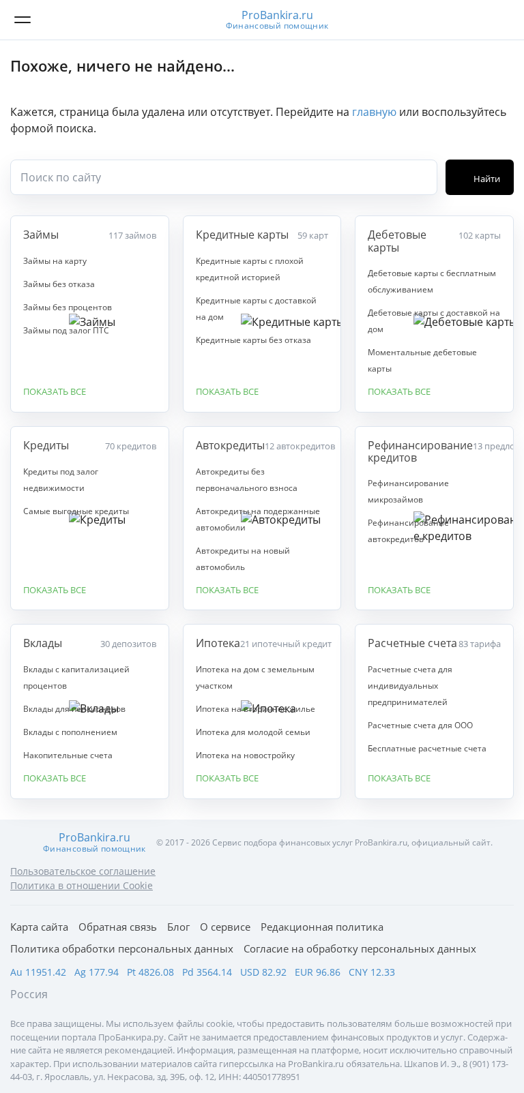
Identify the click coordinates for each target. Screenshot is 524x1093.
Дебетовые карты (397, 241)
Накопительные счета (68, 755)
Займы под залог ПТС (66, 330)
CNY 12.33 (372, 971)
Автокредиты (230, 445)
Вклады (42, 643)
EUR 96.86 (317, 971)
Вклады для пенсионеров (74, 709)
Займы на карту (55, 261)
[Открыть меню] (22, 20)
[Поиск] (500, 19)
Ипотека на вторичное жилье (255, 709)
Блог (178, 926)
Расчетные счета (412, 643)
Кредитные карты (242, 234)
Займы (41, 234)
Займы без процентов (67, 307)
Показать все (54, 392)
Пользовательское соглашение (83, 871)
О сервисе (225, 926)
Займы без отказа (59, 284)
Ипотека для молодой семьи (253, 732)
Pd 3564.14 (207, 971)
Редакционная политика (322, 926)
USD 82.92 (263, 971)
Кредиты (46, 445)
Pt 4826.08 (150, 971)
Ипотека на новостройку (245, 755)
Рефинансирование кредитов (420, 451)
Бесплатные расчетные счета (427, 748)
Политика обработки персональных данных (121, 948)
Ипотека (218, 643)
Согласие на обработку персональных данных (360, 948)
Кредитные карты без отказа (253, 340)
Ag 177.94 (96, 971)
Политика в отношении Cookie (81, 885)
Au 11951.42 (38, 971)
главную (374, 111)
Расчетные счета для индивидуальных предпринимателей (410, 685)
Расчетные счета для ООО (420, 725)
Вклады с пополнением (70, 732)
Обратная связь (117, 926)
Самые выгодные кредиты (76, 511)
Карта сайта (39, 926)
